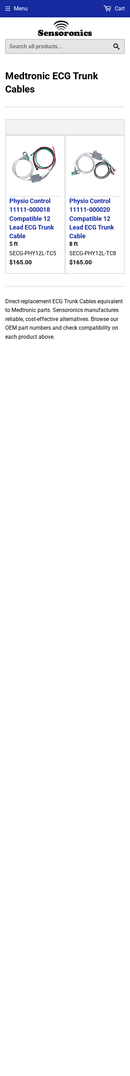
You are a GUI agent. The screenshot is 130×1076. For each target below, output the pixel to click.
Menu (21, 8)
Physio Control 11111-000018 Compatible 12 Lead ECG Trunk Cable (31, 218)
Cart (119, 8)
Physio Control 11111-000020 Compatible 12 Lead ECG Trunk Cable (91, 218)
